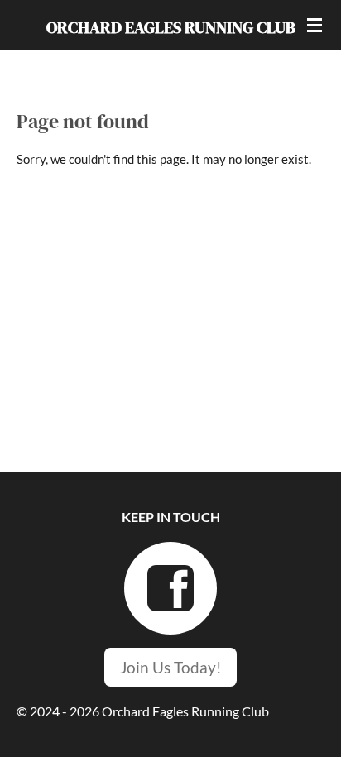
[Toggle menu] (314, 24)
